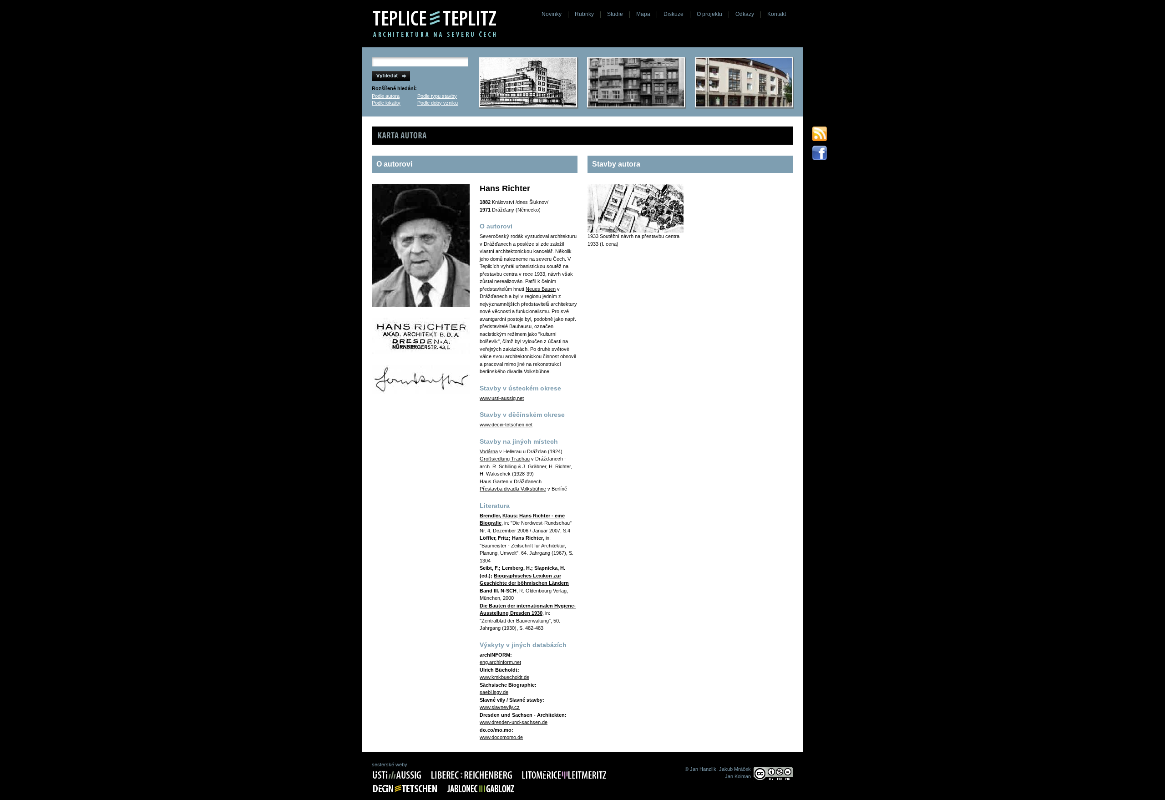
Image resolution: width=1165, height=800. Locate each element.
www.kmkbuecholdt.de (504, 677)
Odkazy (744, 14)
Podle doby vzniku (437, 103)
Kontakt (776, 14)
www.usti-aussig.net (502, 398)
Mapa (643, 14)
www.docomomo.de (501, 737)
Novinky (552, 14)
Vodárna (489, 451)
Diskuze (674, 14)
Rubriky (584, 14)
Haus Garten (494, 481)
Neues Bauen (541, 289)
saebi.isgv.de (494, 692)
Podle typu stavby (437, 96)
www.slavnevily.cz (500, 707)
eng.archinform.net (500, 662)
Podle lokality (386, 103)
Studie (615, 14)
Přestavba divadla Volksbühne (513, 488)
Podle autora (386, 96)
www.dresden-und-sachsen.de (513, 722)
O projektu (709, 14)
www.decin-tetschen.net (506, 424)
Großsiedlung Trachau (505, 458)
